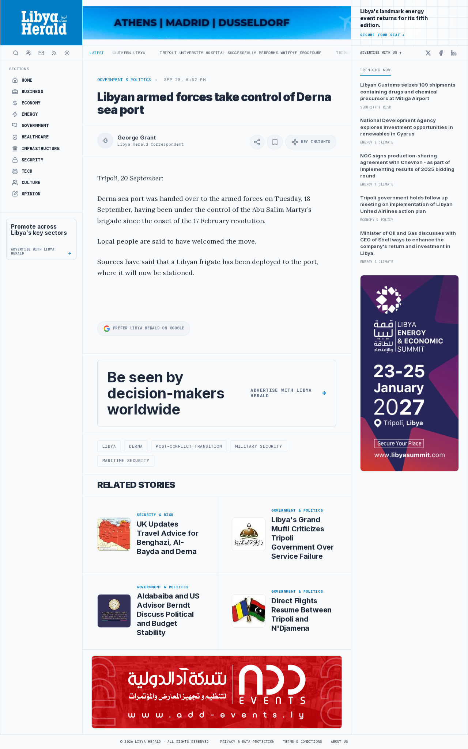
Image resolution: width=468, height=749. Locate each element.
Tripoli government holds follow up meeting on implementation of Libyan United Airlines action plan (406, 204)
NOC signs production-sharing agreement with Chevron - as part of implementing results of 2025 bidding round (407, 166)
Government (35, 125)
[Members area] (28, 53)
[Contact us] (41, 53)
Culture (31, 182)
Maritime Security (125, 460)
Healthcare (35, 137)
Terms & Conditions (302, 742)
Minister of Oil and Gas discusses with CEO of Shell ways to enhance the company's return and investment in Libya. (408, 243)
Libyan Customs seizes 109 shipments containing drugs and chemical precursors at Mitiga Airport (408, 91)
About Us (339, 742)
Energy (30, 114)
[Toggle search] (16, 53)
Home (27, 80)
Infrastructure (41, 148)
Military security (258, 446)
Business (33, 91)
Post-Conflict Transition (189, 446)
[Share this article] (257, 142)
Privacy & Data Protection (247, 742)
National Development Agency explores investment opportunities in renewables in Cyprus (406, 127)
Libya (109, 446)
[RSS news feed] (54, 53)
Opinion (31, 193)
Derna (136, 446)
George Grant (136, 137)
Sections (19, 68)
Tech (27, 171)
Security (33, 160)
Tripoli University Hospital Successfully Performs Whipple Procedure (213, 52)
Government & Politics (124, 79)
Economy (31, 103)
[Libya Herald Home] (41, 22)
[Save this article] (275, 142)
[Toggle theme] (67, 53)
